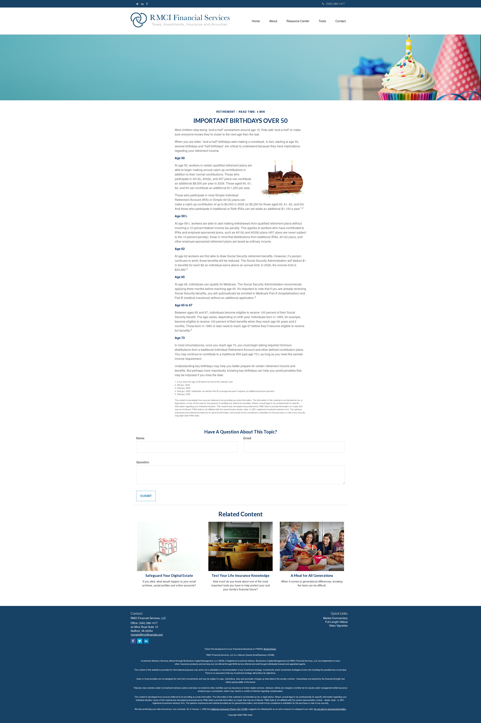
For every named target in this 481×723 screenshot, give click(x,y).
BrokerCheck (270, 648)
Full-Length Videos (336, 622)
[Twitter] (137, 4)
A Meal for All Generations (312, 575)
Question (142, 462)
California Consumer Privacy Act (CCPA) (229, 708)
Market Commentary (335, 618)
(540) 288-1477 (335, 3)
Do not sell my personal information (330, 708)
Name (140, 438)
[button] (273, 21)
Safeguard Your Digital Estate (169, 575)
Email (247, 438)
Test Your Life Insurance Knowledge (240, 575)
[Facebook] (147, 4)
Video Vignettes (338, 625)
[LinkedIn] (142, 4)
